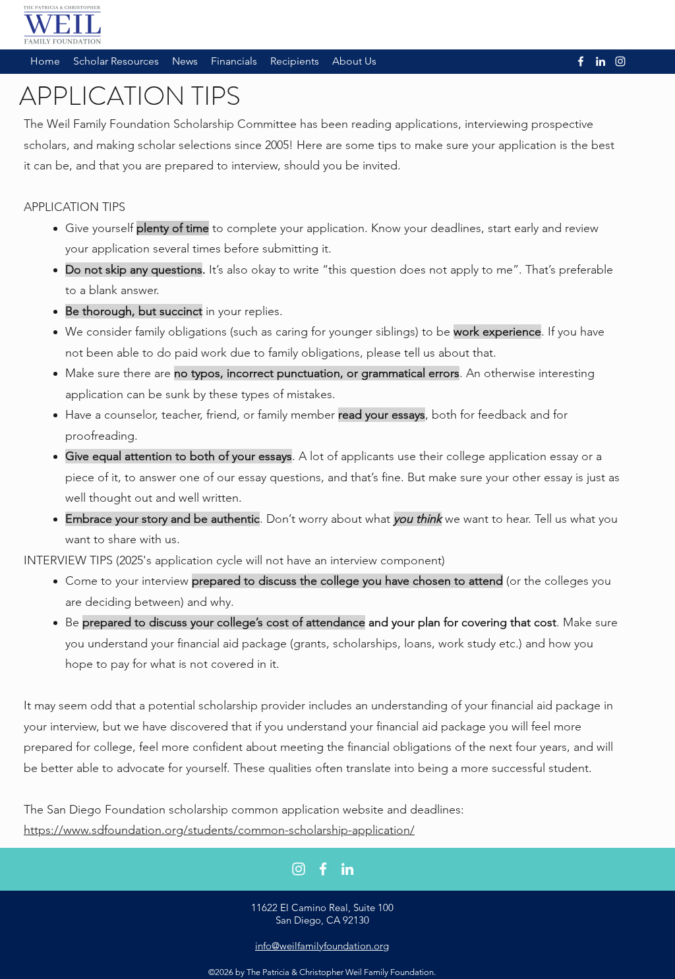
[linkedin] (347, 868)
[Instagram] (620, 61)
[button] (116, 61)
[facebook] (323, 868)
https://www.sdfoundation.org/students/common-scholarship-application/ (219, 830)
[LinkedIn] (600, 61)
